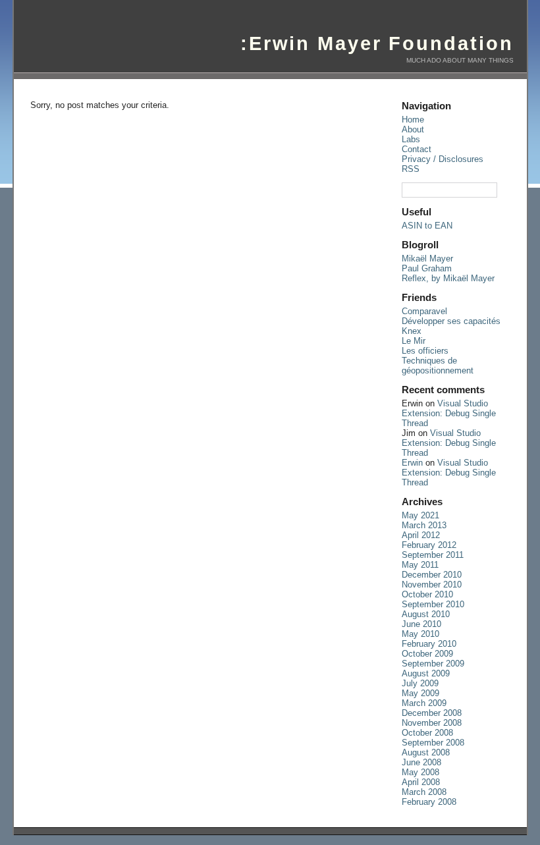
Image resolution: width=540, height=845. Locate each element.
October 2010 (427, 594)
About (413, 129)
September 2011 (433, 555)
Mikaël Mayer (427, 258)
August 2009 (426, 673)
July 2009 (420, 683)
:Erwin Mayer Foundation (377, 43)
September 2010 (433, 604)
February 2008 (429, 802)
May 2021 (420, 515)
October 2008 (427, 733)
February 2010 (429, 644)
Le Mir (413, 341)
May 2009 (420, 693)
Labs (411, 139)
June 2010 (421, 624)
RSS (410, 169)
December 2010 (432, 575)
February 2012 (429, 545)
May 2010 (420, 634)
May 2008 (420, 772)
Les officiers (425, 351)
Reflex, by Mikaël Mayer (448, 278)
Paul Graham (427, 268)
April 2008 (421, 782)
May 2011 (420, 565)
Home (413, 119)
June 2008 (421, 762)
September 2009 (433, 663)
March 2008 (424, 792)
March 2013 (424, 525)
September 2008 (433, 743)
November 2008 (432, 723)
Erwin (412, 463)
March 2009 (424, 703)
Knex (411, 331)
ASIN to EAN (427, 226)
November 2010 (432, 584)
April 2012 (421, 535)
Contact (416, 149)
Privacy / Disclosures (442, 159)
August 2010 (426, 614)
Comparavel (424, 311)
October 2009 (427, 654)
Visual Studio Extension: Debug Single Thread (449, 413)
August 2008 (426, 752)
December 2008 (432, 713)
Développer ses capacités (451, 321)
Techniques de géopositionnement (437, 365)
